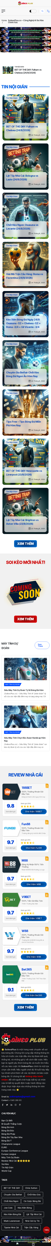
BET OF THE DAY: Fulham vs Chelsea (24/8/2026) (28, 71)
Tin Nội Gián (19, 67)
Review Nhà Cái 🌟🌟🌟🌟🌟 (15, 1161)
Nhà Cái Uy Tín (32, 1221)
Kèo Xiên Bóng (25, 1207)
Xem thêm (25, 544)
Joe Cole (8, 1207)
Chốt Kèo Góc (34, 1194)
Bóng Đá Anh (7, 1127)
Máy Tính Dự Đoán (12, 684)
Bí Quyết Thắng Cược (11, 1124)
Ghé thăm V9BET (34, 918)
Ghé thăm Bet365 (33, 995)
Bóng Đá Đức (7, 1130)
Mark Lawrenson (12, 1221)
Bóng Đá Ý (6, 1140)
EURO (4, 1147)
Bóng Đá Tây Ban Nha (11, 1137)
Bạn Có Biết (7, 1120)
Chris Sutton (31, 1188)
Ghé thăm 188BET (33, 811)
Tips (46, 1230)
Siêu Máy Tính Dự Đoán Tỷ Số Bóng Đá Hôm (24, 690)
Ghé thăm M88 (34, 884)
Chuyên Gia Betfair (13, 1194)
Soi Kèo (5, 1164)
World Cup (6, 1171)
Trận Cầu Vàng (31, 1227)
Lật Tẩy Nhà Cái (34, 1214)
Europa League (8, 1154)
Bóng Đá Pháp (8, 1134)
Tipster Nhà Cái (11, 1227)
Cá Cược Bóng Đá (32, 1201)
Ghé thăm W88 (33, 957)
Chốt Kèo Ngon (11, 1201)
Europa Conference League (14, 1150)
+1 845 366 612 (15, 1100)
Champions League (10, 1144)
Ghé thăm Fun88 (34, 848)
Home (4, 20)
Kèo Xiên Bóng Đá (12, 1214)
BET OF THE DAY (12, 1188)
